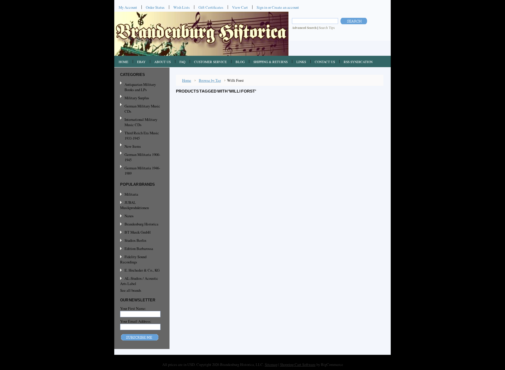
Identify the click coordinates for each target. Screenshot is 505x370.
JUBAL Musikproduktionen (134, 205)
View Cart (240, 7)
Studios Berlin (135, 240)
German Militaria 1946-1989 (142, 170)
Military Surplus (136, 97)
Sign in (262, 7)
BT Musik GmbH (137, 232)
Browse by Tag (210, 80)
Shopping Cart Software (298, 364)
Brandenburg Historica (141, 224)
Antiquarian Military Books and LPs (140, 87)
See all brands (130, 290)
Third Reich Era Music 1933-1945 (141, 135)
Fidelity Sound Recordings (133, 259)
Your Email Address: (135, 321)
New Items (132, 146)
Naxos (129, 215)
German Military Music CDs (140, 108)
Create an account (285, 7)
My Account (128, 7)
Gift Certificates (210, 7)
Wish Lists (181, 7)
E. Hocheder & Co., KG (142, 270)
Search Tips (327, 27)
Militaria (131, 194)
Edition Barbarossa (138, 248)
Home (186, 80)
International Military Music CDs (140, 122)
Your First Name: (133, 308)
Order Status (155, 7)
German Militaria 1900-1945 (140, 157)
